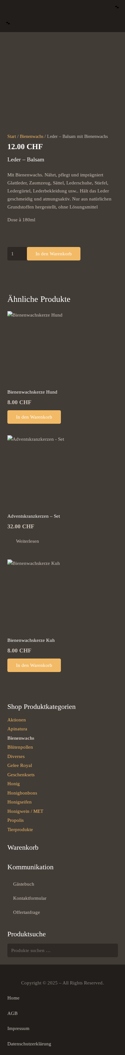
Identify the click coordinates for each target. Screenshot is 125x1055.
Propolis (15, 820)
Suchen (111, 950)
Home (13, 997)
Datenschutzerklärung (29, 1043)
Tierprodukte (20, 829)
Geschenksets (21, 774)
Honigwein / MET (25, 811)
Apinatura (17, 728)
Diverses (16, 756)
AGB (12, 1013)
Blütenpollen (20, 747)
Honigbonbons (22, 793)
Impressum (18, 1028)
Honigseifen (19, 801)
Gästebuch (23, 884)
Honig (13, 783)
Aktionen (16, 719)
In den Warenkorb (54, 253)
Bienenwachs (31, 136)
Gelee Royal (19, 765)
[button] (117, 8)
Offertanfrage (26, 912)
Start (11, 136)
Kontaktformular (29, 898)
